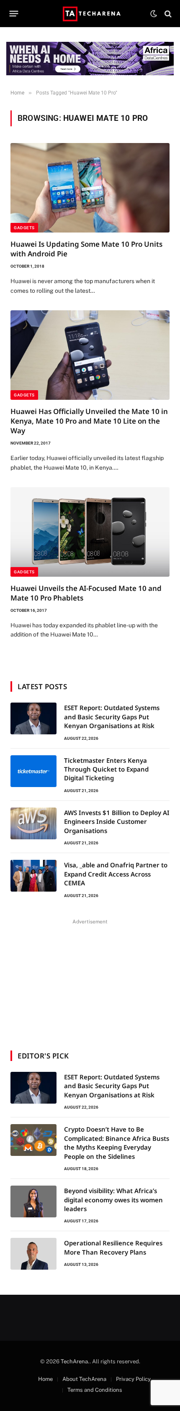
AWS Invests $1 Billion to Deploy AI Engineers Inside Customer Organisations (117, 821)
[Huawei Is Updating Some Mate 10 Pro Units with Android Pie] (90, 188)
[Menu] (14, 13)
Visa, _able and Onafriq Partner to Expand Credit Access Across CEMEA (115, 874)
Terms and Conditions (94, 1390)
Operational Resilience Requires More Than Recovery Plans (113, 1247)
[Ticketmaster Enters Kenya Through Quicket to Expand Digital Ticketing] (33, 771)
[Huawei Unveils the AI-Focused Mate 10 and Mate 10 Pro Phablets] (90, 532)
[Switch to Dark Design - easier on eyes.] (153, 14)
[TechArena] (90, 13)
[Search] (167, 13)
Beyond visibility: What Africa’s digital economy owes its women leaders (113, 1199)
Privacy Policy (133, 1379)
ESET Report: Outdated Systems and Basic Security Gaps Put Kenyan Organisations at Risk (111, 716)
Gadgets (24, 227)
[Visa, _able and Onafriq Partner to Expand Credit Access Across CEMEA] (33, 876)
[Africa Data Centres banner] (90, 58)
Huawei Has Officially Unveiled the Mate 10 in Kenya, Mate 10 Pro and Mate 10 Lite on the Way (89, 420)
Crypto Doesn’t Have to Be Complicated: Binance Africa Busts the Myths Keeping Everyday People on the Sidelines (116, 1142)
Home (45, 1379)
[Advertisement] (90, 979)
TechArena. (75, 1361)
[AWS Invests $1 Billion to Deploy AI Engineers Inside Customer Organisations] (33, 823)
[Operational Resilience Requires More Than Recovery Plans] (33, 1254)
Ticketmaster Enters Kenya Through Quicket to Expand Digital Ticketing (106, 769)
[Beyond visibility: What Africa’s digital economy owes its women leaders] (33, 1201)
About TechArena (84, 1379)
